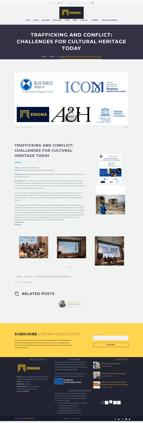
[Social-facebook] (49, 3)
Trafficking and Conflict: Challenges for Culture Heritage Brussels (53, 276)
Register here (19, 222)
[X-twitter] (55, 3)
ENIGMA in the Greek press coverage (113, 373)
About (36, 20)
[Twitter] (18, 282)
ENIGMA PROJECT (29, 418)
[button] (93, 3)
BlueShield (29, 276)
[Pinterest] (21, 282)
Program (18, 224)
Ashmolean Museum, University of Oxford (72, 403)
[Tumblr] (24, 282)
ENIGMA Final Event (73, 302)
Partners (46, 20)
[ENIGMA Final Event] (63, 304)
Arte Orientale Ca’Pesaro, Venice (69, 410)
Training (94, 20)
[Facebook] (16, 282)
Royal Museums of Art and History (70, 413)
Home (28, 20)
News (75, 20)
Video (67, 20)
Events (17, 127)
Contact (84, 20)
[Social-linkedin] (52, 3)
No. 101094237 (24, 391)
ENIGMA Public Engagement (110, 363)
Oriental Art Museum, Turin (68, 408)
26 (115, 402)
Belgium (19, 276)
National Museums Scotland (68, 405)
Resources (57, 20)
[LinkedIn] (27, 282)
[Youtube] (58, 3)
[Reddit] (30, 282)
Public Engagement (109, 20)
